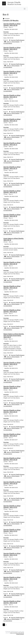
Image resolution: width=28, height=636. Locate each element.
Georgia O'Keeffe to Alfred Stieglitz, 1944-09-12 (11, 72)
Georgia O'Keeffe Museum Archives (14, 3)
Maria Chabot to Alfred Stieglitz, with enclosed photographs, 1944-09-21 (13, 335)
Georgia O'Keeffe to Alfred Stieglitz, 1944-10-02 (11, 506)
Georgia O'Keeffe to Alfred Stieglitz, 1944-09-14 (11, 167)
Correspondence (7, 43)
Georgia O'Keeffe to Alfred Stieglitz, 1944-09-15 (11, 191)
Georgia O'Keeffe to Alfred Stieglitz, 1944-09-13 (11, 120)
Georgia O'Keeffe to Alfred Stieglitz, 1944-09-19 (11, 263)
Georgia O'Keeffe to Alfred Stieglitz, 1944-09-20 (11, 287)
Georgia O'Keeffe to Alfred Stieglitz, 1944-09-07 (11, 48)
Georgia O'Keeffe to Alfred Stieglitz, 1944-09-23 (11, 387)
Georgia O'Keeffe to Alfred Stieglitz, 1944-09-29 (11, 482)
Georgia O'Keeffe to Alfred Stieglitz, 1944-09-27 (11, 435)
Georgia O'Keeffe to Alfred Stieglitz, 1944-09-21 (11, 310)
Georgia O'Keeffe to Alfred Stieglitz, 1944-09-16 (11, 215)
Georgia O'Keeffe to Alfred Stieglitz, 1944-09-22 (11, 363)
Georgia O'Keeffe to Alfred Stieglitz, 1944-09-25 (11, 411)
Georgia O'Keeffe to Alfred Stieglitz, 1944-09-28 (11, 458)
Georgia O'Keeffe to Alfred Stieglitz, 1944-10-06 (11, 578)
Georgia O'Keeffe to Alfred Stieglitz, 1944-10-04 (11, 554)
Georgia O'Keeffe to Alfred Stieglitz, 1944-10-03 (11, 530)
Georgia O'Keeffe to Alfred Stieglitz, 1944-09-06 (11, 24)
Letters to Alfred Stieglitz (12, 41)
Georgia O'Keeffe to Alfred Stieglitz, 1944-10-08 (11, 602)
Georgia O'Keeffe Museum (17, 40)
